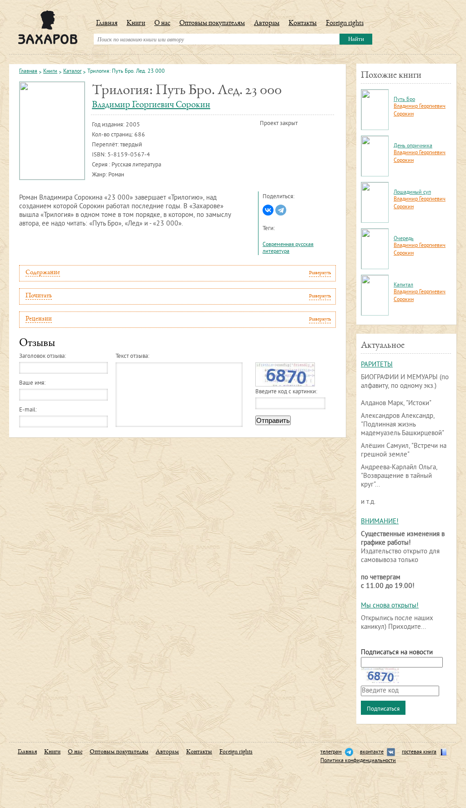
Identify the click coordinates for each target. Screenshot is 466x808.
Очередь (404, 239)
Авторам (266, 23)
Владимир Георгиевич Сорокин (151, 105)
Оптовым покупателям (212, 23)
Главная (106, 23)
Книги (136, 23)
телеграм (331, 752)
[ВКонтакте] (268, 210)
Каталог (72, 72)
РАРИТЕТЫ (377, 365)
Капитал (403, 285)
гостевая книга (419, 752)
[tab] (177, 273)
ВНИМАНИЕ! (380, 521)
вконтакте (372, 752)
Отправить (273, 420)
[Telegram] (280, 210)
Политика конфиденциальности (358, 761)
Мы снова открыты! (390, 606)
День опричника (413, 146)
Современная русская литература (288, 248)
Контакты (303, 23)
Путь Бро (404, 99)
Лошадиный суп (412, 192)
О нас (162, 23)
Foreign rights (345, 23)
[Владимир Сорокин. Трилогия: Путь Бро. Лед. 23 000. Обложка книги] (52, 130)
